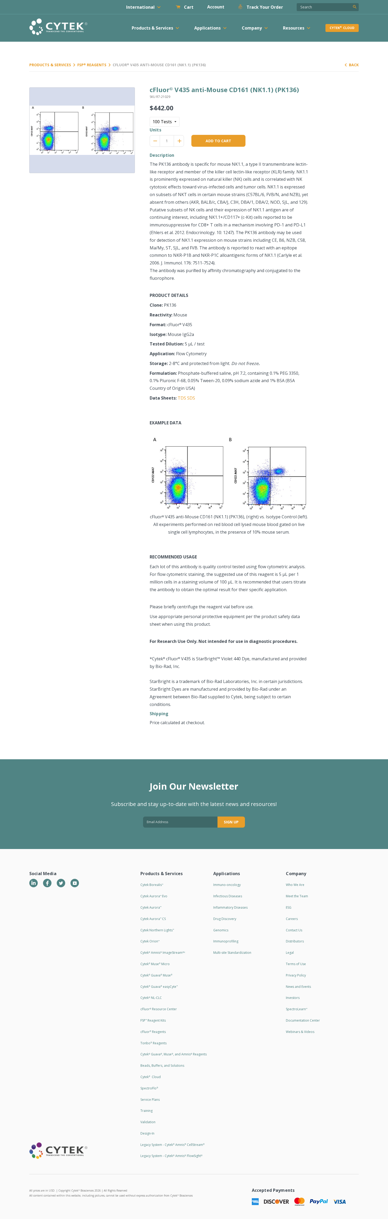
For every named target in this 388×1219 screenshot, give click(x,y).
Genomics (220, 930)
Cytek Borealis (151, 885)
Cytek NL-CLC (151, 997)
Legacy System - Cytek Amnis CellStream (172, 1144)
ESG (288, 907)
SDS (191, 398)
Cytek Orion (149, 941)
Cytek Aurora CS (153, 919)
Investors (293, 997)
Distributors (295, 941)
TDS (182, 398)
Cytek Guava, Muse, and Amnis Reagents (173, 1054)
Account (215, 7)
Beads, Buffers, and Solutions (162, 1065)
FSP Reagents (91, 64)
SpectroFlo (149, 1088)
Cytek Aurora (150, 907)
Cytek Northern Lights (157, 930)
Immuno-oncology (227, 885)
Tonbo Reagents (153, 1043)
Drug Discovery (224, 919)
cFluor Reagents (153, 1032)
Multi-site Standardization (232, 952)
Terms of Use (296, 964)
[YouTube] (74, 883)
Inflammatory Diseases (230, 907)
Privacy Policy (296, 975)
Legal (290, 952)
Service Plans (150, 1099)
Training (146, 1110)
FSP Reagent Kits (153, 1020)
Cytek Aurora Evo (153, 896)
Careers (292, 919)
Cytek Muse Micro (155, 964)
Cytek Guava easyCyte (159, 986)
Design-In (147, 1133)
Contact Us (294, 930)
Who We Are (295, 885)
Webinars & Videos (300, 1032)
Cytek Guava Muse (156, 975)
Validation (147, 1122)
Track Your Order (264, 7)
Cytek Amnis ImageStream (162, 952)
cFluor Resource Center (158, 1009)
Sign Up (231, 821)
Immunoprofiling (225, 941)
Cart (188, 7)
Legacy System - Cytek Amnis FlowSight (171, 1156)
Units (155, 130)
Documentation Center (303, 1020)
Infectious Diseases (227, 896)
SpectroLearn (296, 1009)
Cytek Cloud (342, 28)
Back (354, 64)
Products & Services (50, 64)
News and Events (298, 986)
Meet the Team (297, 896)
